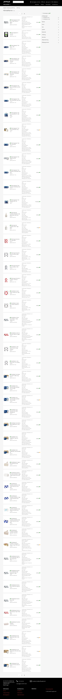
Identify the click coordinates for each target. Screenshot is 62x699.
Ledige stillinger (6, 692)
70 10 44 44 (21, 681)
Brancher (37, 4)
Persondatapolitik (49, 689)
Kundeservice (55, 4)
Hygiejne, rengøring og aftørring (9, 7)
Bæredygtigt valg (46, 13)
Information (48, 4)
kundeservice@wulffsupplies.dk (38, 681)
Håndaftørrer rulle (51, 19)
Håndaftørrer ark (51, 17)
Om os (4, 690)
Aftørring (18, 7)
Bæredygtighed (6, 694)
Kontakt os (19, 690)
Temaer (42, 4)
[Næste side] (24, 14)
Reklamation (19, 692)
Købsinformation (20, 694)
